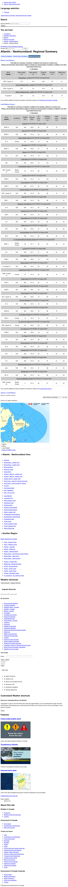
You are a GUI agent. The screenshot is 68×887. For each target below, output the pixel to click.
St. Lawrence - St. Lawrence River (14, 575)
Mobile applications (9, 876)
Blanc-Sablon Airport (25, 138)
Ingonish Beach (24, 232)
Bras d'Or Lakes (8, 469)
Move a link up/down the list (14, 682)
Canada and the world (10, 858)
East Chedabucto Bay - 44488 (25, 85)
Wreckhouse (24, 371)
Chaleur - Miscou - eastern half (13, 474)
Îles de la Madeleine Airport (25, 379)
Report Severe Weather (11, 603)
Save (2, 659)
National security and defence (12, 850)
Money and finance (9, 860)
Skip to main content (10, 2)
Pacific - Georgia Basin (10, 566)
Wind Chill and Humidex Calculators (14, 647)
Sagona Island (24, 307)
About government (9, 828)
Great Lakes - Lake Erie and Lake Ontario (16, 554)
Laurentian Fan (8, 498)
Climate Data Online (46, 389)
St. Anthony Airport (24, 314)
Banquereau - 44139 (25, 78)
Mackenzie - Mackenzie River (12, 564)
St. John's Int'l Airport (25, 322)
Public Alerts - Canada (10, 620)
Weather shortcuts (17, 46)
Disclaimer (34, 69)
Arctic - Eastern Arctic (10, 542)
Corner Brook (25, 182)
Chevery (24, 175)
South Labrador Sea (10, 526)
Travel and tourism (9, 839)
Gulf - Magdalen (8, 490)
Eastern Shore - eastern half (12, 479)
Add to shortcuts (5, 583)
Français (6, 12)
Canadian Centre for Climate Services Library (17, 645)
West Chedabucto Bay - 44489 (25, 92)
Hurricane (7, 624)
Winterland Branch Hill (24, 364)
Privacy (6, 882)
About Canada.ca (9, 878)
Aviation (6, 638)
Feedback (9, 796)
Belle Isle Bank (8, 467)
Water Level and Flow (10, 634)
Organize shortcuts (15, 583)
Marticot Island (24, 256)
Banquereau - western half (11, 465)
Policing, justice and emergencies (14, 854)
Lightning (6, 622)
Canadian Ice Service (10, 615)
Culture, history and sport (11, 852)
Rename (3, 661)
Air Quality (7, 613)
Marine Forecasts (9, 39)
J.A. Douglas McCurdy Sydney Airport (25, 239)
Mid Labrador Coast (10, 500)
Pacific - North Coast (10, 569)
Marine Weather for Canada (9, 539)
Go (25, 48)
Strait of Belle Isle (9, 528)
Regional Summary (34, 56)
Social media (8, 874)
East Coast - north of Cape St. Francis (15, 483)
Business (6, 841)
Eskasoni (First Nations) (25, 204)
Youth (5, 867)
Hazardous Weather (10, 628)
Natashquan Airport (24, 270)
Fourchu (6, 486)
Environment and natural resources (14, 848)
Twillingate (25, 357)
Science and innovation (11, 862)
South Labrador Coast (10, 524)
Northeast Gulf (8, 505)
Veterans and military (10, 865)
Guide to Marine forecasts (11, 641)
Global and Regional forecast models (15, 630)
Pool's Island (24, 293)
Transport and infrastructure (12, 856)
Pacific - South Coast (10, 571)
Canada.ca (7, 34)
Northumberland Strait (10, 510)
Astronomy (7, 632)
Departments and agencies (12, 826)
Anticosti (6, 460)
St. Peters (25, 336)
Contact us (7, 813)
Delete (2, 663)
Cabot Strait (7, 472)
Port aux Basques (24, 300)
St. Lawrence (25, 329)
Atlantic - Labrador (9, 547)
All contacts (7, 824)
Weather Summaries (10, 626)
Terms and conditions (10, 880)
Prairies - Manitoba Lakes (11, 573)
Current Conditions (6, 56)
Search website (5, 23)
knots (8, 74)
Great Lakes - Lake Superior (12, 558)
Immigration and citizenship (12, 837)
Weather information (10, 36)
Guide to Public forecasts (11, 639)
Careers (6, 817)
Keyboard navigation (12, 687)
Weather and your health (11, 649)
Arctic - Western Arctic (10, 544)
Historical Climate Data (11, 636)
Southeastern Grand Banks (12, 514)
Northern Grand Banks (10, 507)
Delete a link (9, 679)
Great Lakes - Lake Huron (11, 556)
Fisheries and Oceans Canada (48, 100)
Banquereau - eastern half (11, 462)
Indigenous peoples (10, 863)
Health (6, 844)
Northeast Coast (9, 503)
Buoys (12, 104)
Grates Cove (24, 225)
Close (2, 710)
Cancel (7, 659)
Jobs (5, 835)
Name (2, 656)
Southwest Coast (9, 519)
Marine (6, 38)
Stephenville (24, 350)
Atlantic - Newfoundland (11, 41)
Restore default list (11, 690)
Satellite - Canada (9, 609)
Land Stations (10, 60)
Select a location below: (8, 395)
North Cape (24, 279)
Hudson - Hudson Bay (10, 562)
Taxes (5, 846)
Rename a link (10, 684)
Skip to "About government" (12, 4)
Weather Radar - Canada (11, 607)
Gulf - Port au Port (9, 493)
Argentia (24, 124)
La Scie (24, 248)
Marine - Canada (9, 611)
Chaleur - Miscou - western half (13, 476)
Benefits (6, 843)
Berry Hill (24, 131)
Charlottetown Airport (24, 166)
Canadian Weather (9, 605)
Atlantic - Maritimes (9, 549)
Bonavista (25, 145)
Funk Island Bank (9, 488)
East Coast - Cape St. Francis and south (15, 481)
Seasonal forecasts (9, 617)
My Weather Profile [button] (6, 46)
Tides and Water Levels (9, 450)
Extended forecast (9, 619)
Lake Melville (8, 496)
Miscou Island (25, 263)
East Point (25, 197)
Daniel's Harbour (25, 190)
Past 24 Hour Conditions (20, 56)
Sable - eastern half (9, 512)
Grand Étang (24, 218)
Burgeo (25, 152)
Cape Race (24, 159)
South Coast (7, 521)
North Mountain (24, 286)
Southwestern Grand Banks (12, 517)
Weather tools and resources (12, 815)
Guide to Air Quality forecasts (12, 643)
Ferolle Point (24, 211)
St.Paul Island (25, 343)
